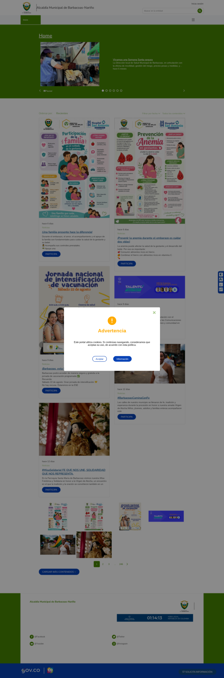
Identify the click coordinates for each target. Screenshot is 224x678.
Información (122, 358)
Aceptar (99, 358)
